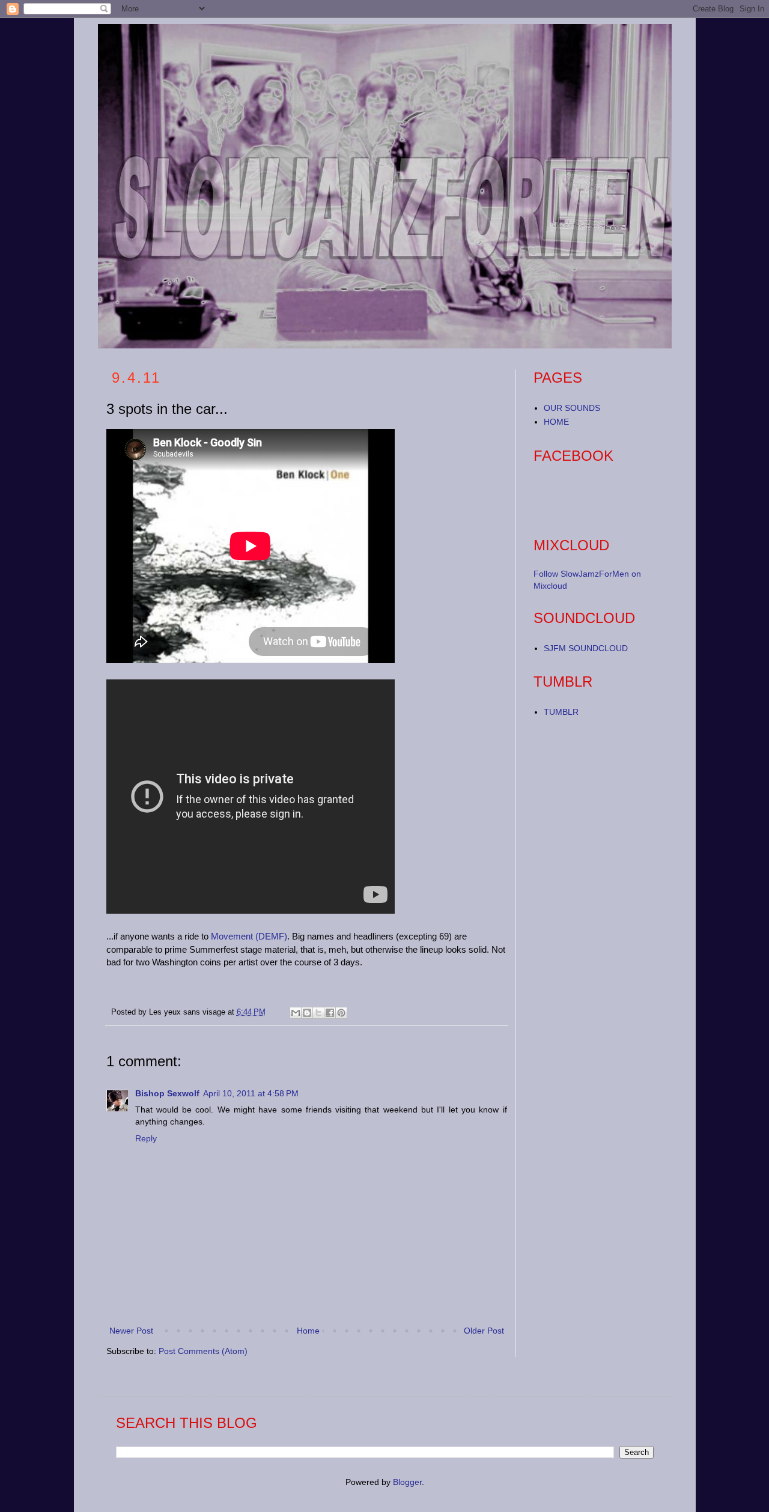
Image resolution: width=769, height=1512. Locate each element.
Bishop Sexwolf (167, 1093)
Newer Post (131, 1330)
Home (308, 1330)
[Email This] (296, 1013)
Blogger (407, 1482)
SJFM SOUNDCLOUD (586, 648)
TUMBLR (561, 712)
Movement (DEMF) (249, 936)
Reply (146, 1138)
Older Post (484, 1330)
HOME (556, 422)
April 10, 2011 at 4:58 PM (251, 1093)
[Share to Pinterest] (341, 1013)
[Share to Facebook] (330, 1013)
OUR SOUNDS (572, 408)
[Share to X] (318, 1013)
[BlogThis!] (307, 1013)
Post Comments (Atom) (203, 1351)
